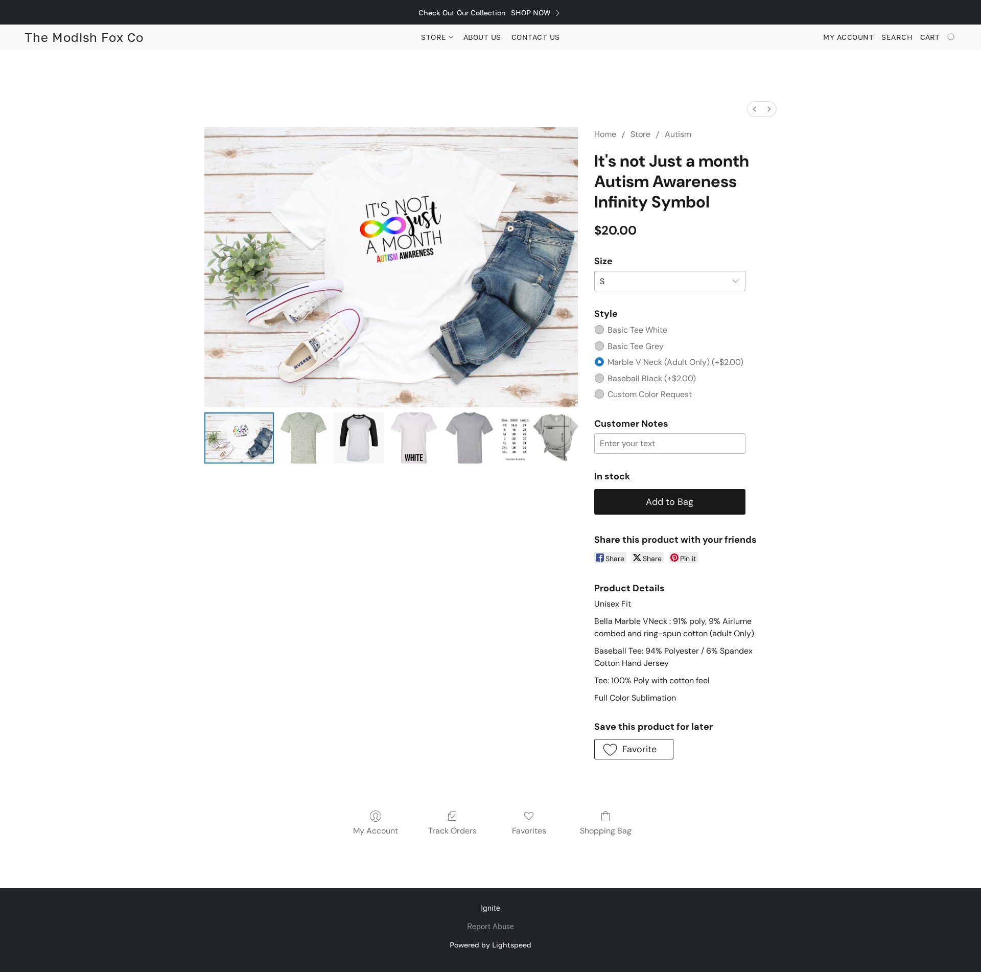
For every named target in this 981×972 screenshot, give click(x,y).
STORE (435, 37)
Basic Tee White (637, 330)
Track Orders (452, 830)
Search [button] (897, 37)
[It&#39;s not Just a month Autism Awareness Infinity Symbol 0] (239, 438)
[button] (84, 37)
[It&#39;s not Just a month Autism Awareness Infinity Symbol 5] (538, 438)
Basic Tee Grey (636, 346)
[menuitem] (755, 109)
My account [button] (848, 37)
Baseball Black (652, 378)
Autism (678, 134)
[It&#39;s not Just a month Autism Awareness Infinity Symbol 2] (358, 438)
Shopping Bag (606, 830)
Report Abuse (490, 926)
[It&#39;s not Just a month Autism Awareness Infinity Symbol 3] (413, 438)
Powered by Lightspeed (490, 944)
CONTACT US (535, 37)
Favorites (529, 830)
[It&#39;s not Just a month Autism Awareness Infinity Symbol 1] (303, 438)
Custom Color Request (650, 394)
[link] (537, 13)
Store (640, 134)
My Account (375, 830)
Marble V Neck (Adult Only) (675, 362)
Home (605, 134)
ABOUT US (482, 37)
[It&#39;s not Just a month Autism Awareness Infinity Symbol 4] (469, 438)
